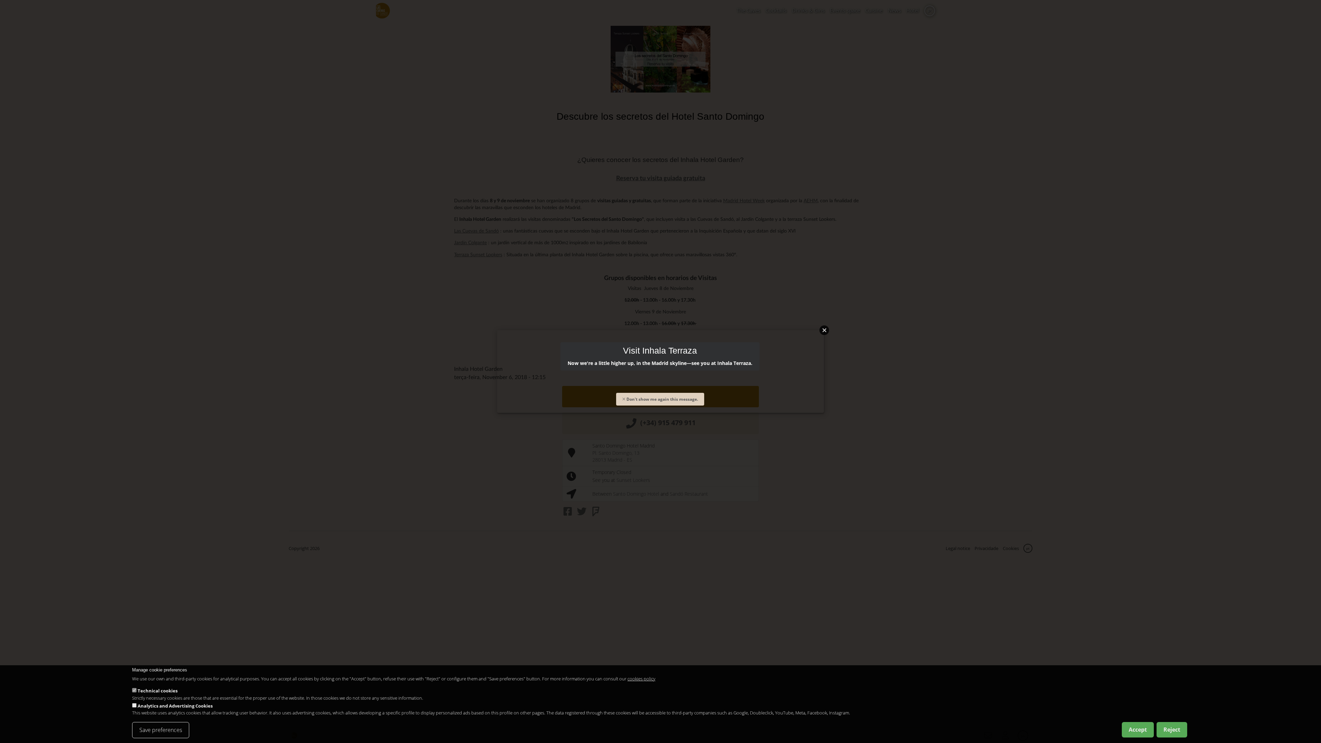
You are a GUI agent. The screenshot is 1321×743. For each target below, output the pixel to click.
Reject (1171, 729)
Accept (1138, 729)
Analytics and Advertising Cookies (175, 706)
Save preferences (160, 730)
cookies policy (641, 678)
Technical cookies (158, 691)
